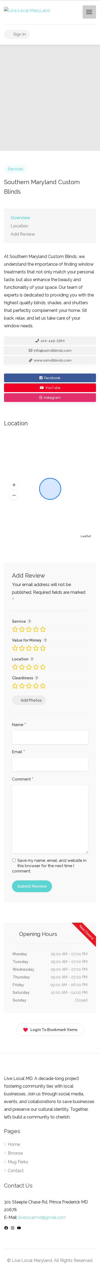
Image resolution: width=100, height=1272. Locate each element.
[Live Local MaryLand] (27, 10)
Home (14, 1144)
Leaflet (86, 536)
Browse (15, 1153)
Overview (20, 217)
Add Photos (31, 700)
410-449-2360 (52, 341)
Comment (23, 779)
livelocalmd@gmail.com (42, 1217)
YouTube (53, 388)
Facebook (52, 378)
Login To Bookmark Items (53, 1030)
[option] (50, 98)
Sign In (19, 34)
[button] (13, 485)
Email (18, 752)
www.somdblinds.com (52, 360)
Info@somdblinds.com (52, 351)
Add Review (23, 234)
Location (19, 225)
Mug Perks (18, 1161)
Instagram (52, 398)
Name (19, 725)
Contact (16, 1170)
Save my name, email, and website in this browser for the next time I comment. (49, 866)
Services (15, 169)
